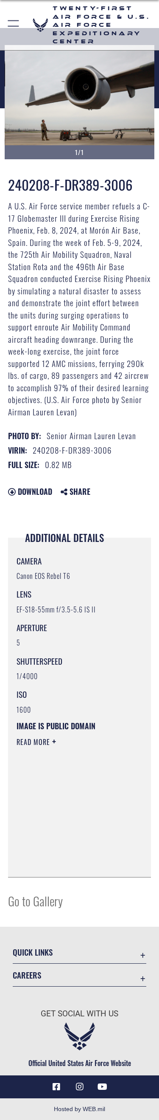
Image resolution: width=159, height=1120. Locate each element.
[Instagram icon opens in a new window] (79, 1087)
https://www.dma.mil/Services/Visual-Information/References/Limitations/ (68, 849)
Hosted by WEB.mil (79, 1109)
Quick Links (33, 952)
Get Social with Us (79, 1013)
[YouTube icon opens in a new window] (102, 1087)
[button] (14, 25)
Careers (27, 975)
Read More (34, 742)
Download (34, 491)
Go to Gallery (35, 900)
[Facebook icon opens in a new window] (56, 1087)
